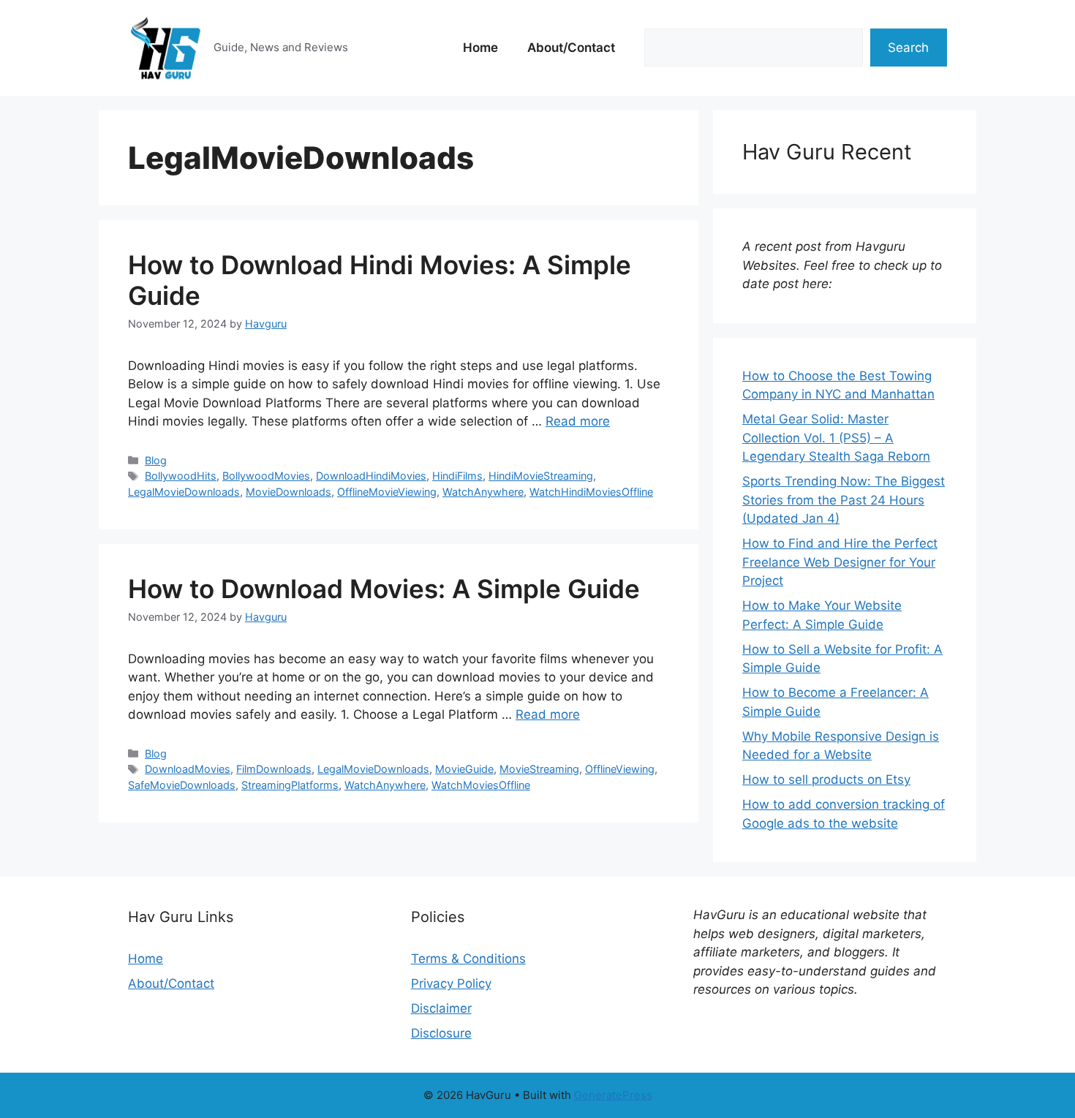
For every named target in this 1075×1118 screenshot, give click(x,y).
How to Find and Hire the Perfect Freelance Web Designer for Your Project (840, 562)
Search (908, 47)
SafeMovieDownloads (181, 785)
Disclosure (441, 1033)
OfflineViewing (620, 769)
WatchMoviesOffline (480, 785)
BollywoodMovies (266, 475)
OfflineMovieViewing (387, 492)
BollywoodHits (180, 475)
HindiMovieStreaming (541, 475)
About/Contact (571, 47)
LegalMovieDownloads (184, 492)
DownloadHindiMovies (371, 475)
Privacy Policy (451, 983)
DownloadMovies (187, 769)
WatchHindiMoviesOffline (591, 492)
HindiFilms (457, 475)
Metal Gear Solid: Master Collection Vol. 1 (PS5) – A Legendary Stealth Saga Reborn (836, 438)
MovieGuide (464, 769)
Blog (156, 460)
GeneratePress (613, 1095)
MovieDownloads (288, 492)
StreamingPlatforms (290, 785)
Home (480, 47)
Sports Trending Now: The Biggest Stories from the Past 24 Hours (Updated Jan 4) (843, 500)
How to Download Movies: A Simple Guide (384, 588)
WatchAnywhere (483, 492)
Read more (578, 421)
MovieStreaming (539, 769)
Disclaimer (441, 1008)
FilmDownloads (274, 769)
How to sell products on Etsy (826, 779)
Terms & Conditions (468, 958)
